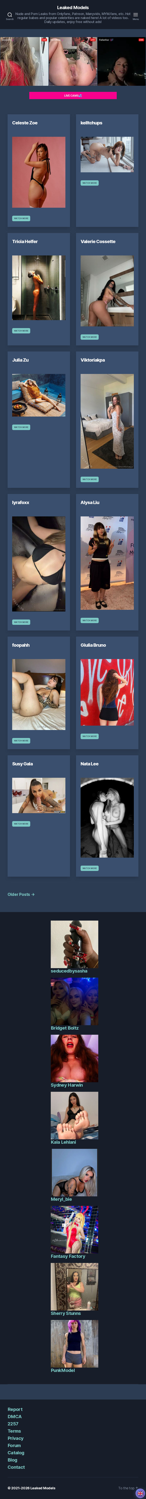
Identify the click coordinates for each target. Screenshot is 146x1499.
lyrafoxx (20, 502)
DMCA (14, 1416)
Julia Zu (20, 360)
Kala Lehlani (63, 1142)
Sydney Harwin (67, 1085)
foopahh (20, 645)
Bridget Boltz (65, 1028)
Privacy (15, 1438)
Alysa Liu (90, 502)
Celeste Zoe (24, 123)
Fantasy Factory (68, 1256)
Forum (14, 1445)
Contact (16, 1467)
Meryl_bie (61, 1199)
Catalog (16, 1452)
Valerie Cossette (98, 241)
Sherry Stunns (66, 1313)
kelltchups (91, 123)
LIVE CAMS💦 (73, 95)
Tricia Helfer (25, 241)
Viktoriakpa (93, 360)
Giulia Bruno (93, 645)
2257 (13, 1424)
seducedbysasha (69, 971)
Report (15, 1409)
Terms (14, 1431)
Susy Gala (22, 764)
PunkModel (63, 1370)
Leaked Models (73, 7)
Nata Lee (89, 764)
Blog (12, 1460)
